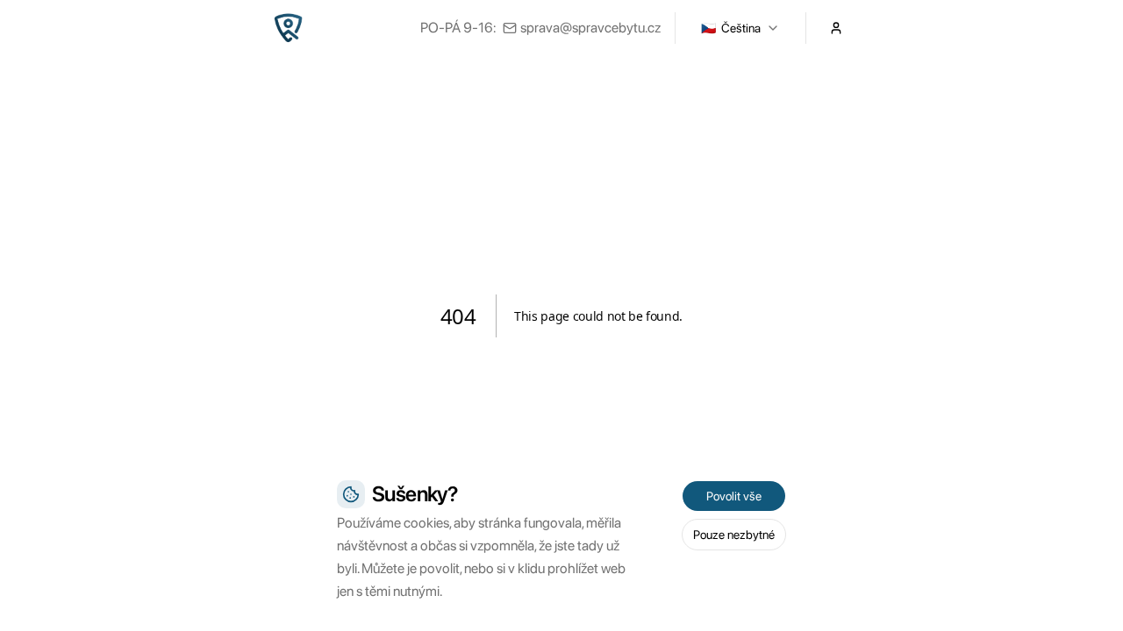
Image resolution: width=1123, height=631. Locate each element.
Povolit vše (734, 496)
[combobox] (740, 28)
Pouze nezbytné (734, 535)
